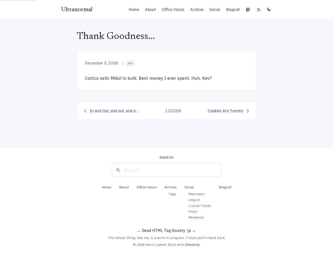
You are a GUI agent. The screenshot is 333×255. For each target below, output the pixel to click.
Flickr (192, 211)
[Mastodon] (247, 9)
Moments (196, 217)
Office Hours (173, 9)
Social (214, 9)
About (150, 9)
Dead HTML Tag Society (163, 230)
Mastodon (196, 194)
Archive (197, 9)
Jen (130, 63)
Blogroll (233, 9)
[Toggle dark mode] (269, 9)
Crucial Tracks (199, 206)
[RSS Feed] (258, 9)
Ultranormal (76, 10)
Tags (172, 194)
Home (133, 9)
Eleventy (192, 245)
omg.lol (194, 200)
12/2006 (173, 111)
